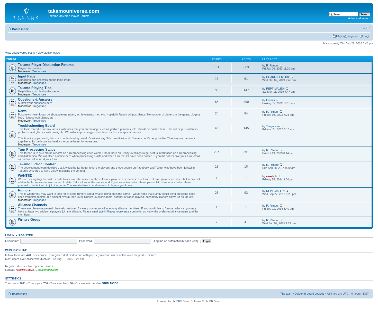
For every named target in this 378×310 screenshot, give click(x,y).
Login (367, 36)
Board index (20, 29)
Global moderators (47, 269)
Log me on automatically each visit (175, 241)
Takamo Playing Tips (34, 88)
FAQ (339, 36)
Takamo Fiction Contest (37, 164)
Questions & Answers (35, 99)
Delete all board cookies (310, 293)
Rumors (24, 190)
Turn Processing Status (36, 149)
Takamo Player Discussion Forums (46, 65)
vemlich (271, 176)
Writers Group (29, 219)
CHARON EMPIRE (278, 77)
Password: (86, 241)
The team (286, 293)
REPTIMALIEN (275, 88)
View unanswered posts (20, 52)
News (22, 111)
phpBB (176, 301)
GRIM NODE (110, 283)
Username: (12, 241)
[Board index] (27, 12)
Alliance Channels (32, 205)
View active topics (49, 52)
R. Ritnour (272, 65)
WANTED (25, 176)
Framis (270, 100)
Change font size (366, 28)
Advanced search (359, 18)
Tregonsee (39, 71)
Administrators (25, 269)
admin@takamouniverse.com (117, 211)
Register (352, 36)
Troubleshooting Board (36, 126)
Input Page (26, 76)
